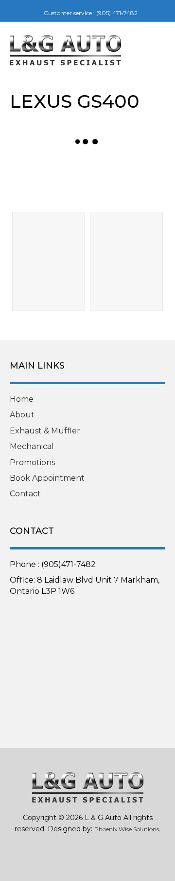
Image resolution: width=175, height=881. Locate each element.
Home (22, 399)
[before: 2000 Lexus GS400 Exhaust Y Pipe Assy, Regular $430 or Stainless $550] (48, 184)
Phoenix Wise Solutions (126, 829)
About (22, 414)
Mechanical (32, 446)
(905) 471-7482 (117, 13)
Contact (25, 493)
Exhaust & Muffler (45, 430)
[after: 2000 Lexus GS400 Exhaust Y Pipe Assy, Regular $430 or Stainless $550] (126, 184)
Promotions (32, 462)
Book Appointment (47, 478)
